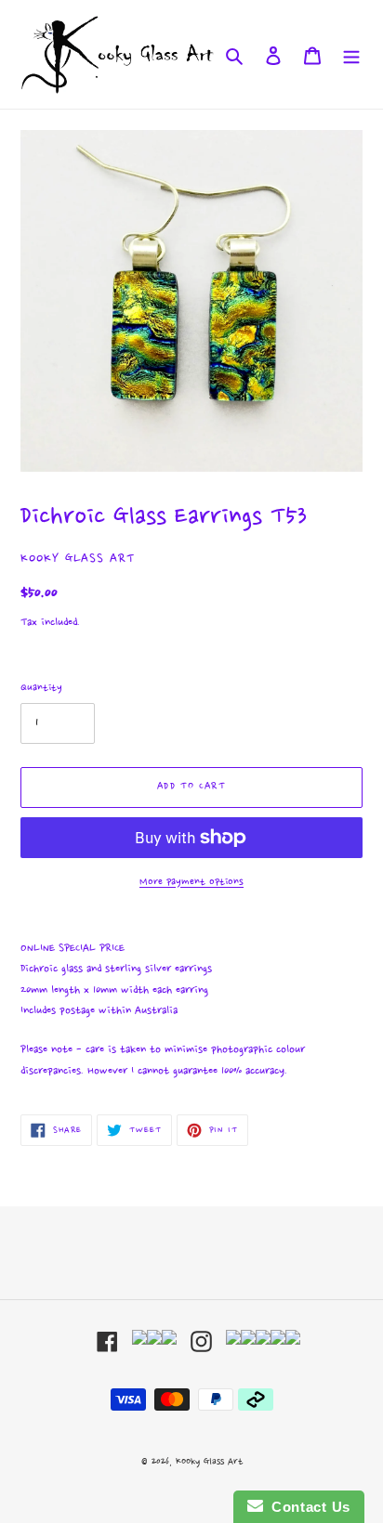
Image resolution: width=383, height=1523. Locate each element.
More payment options (191, 882)
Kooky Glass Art (209, 1462)
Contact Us (306, 1507)
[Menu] (351, 53)
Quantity (41, 688)
